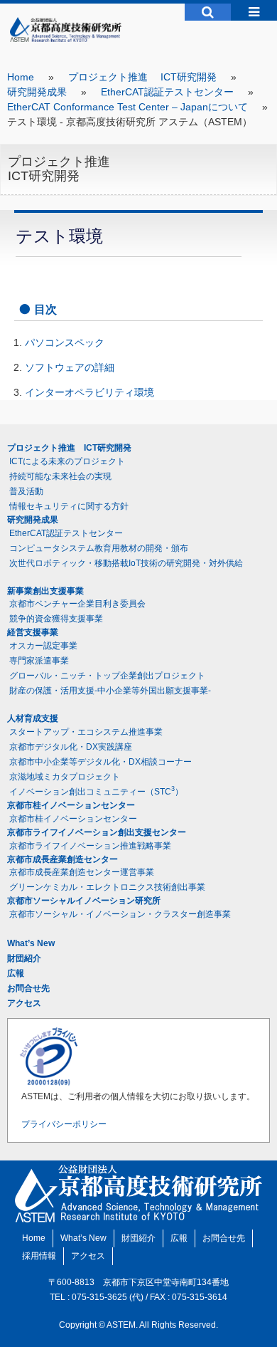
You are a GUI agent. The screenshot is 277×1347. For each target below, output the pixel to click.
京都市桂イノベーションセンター (71, 805)
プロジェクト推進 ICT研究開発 (142, 77)
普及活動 (26, 491)
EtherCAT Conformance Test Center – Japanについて (127, 106)
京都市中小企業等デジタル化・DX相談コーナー (100, 762)
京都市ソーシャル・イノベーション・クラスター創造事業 (120, 914)
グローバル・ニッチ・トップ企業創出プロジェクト (107, 676)
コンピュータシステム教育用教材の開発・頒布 (98, 548)
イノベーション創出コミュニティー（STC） (96, 791)
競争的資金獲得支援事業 (56, 619)
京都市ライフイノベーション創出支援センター (96, 832)
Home (20, 77)
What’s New (31, 943)
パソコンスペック (64, 342)
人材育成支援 (32, 718)
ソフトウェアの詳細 (69, 367)
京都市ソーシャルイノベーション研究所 (84, 901)
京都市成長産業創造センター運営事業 (81, 872)
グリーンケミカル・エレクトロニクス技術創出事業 (107, 887)
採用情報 (39, 1256)
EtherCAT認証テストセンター (167, 92)
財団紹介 (24, 958)
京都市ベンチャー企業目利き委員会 (77, 604)
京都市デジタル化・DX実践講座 (70, 747)
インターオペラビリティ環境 (89, 392)
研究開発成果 (37, 92)
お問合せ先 (28, 988)
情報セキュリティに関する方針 (69, 506)
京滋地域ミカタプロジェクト (64, 777)
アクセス (24, 1003)
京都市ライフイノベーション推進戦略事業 (90, 846)
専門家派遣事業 (39, 661)
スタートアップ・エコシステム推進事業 (86, 732)
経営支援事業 (32, 632)
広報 (15, 973)
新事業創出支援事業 (45, 591)
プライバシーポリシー (64, 1124)
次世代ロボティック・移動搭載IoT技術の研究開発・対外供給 (126, 563)
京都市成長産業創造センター (62, 859)
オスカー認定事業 (43, 646)
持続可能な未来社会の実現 (60, 476)
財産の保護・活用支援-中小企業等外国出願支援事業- (110, 691)
